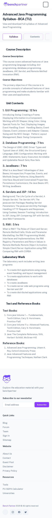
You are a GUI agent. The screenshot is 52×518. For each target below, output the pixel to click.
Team (5, 431)
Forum (6, 427)
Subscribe (42, 405)
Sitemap (7, 440)
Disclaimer (8, 466)
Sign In (6, 435)
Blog (5, 423)
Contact (7, 458)
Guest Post (8, 462)
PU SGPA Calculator (13, 489)
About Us (7, 453)
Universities (8, 493)
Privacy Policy (10, 471)
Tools (5, 484)
